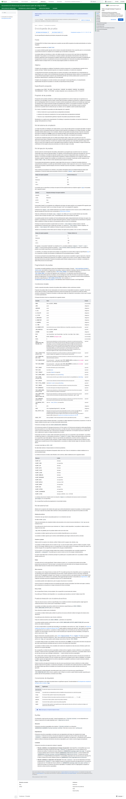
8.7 (88, 32)
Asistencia (75, 784)
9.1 (84, 32)
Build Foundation (38, 13)
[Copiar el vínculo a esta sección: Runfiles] (41, 715)
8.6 (90, 32)
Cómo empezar (24, 1)
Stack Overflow (76, 790)
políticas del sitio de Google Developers (68, 773)
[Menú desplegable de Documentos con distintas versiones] (81, 1)
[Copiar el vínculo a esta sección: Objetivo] (41, 65)
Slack (74, 788)
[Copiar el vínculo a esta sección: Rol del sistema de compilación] (56, 125)
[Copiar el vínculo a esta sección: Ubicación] (41, 724)
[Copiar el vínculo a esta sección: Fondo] (40, 40)
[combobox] (96, 1)
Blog (20, 784)
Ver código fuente (57, 32)
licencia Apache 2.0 (40, 773)
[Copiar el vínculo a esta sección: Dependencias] (43, 732)
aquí (88, 251)
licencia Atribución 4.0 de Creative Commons (70, 771)
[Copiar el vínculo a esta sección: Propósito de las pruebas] (52, 95)
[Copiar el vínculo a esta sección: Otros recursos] (43, 569)
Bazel (36, 25)
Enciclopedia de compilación (8, 8)
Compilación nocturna (76, 32)
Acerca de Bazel (14, 1)
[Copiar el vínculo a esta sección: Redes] (39, 560)
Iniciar (120, 19)
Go (75, 635)
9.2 (82, 32)
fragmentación (84, 576)
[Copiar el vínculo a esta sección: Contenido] (41, 743)
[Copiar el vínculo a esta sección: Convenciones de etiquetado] (55, 678)
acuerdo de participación (82, 13)
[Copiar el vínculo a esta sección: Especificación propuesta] (52, 86)
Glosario (55, 8)
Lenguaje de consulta (44, 8)
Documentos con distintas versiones (72, 1)
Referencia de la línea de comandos (27, 8)
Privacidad (28, 796)
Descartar (113, 19)
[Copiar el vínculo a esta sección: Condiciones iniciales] (50, 284)
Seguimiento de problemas (78, 786)
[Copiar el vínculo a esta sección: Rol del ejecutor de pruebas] (54, 148)
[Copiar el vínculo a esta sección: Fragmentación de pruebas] (54, 265)
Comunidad (59, 1)
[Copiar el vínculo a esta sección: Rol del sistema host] (49, 506)
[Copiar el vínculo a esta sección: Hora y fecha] (42, 589)
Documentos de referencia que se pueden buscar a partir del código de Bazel (24, 5)
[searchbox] (9, 13)
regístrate (37, 15)
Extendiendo (51, 1)
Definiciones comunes (65, 211)
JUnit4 (63, 635)
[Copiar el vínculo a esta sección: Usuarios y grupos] (45, 539)
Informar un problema (42, 32)
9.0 (86, 32)
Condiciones (21, 796)
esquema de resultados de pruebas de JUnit (67, 415)
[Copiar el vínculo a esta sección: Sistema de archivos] (46, 514)
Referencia (43, 1)
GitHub (116, 1)
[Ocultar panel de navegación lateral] (16, 796)
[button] (9, 17)
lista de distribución (71, 13)
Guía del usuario (34, 1)
